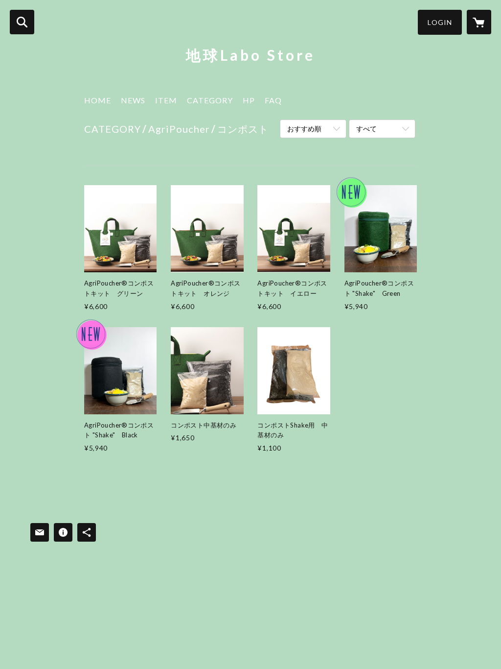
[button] (440, 22)
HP (249, 100)
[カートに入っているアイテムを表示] (479, 22)
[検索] (22, 22)
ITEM (166, 100)
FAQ (273, 100)
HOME (97, 100)
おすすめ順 (304, 128)
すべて (366, 128)
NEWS (133, 100)
